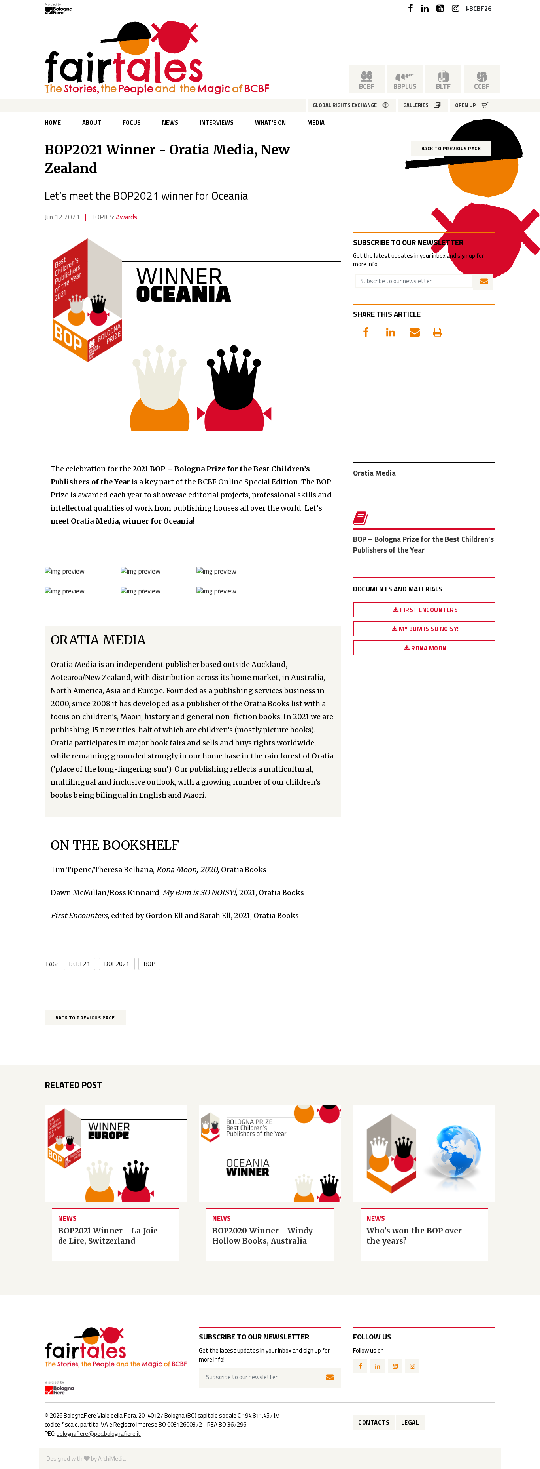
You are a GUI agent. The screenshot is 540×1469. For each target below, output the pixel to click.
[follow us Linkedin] (424, 8)
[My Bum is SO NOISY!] (140, 571)
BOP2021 (116, 963)
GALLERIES (416, 105)
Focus (132, 122)
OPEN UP (465, 105)
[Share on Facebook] (363, 330)
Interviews (217, 122)
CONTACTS (373, 1422)
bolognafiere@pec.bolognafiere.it (99, 1433)
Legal (410, 1422)
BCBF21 (79, 963)
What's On (270, 122)
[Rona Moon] (216, 571)
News (170, 122)
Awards (126, 217)
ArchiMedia (112, 1458)
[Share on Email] (409, 330)
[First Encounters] (65, 571)
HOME (53, 122)
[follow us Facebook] (410, 8)
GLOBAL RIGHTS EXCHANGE (345, 105)
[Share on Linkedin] (386, 330)
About (91, 122)
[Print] (433, 330)
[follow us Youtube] (440, 8)
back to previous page (451, 148)
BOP (149, 963)
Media (316, 122)
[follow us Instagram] (455, 8)
